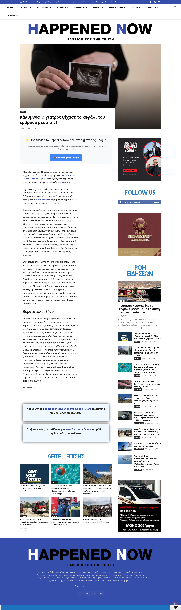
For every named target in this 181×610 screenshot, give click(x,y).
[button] (175, 7)
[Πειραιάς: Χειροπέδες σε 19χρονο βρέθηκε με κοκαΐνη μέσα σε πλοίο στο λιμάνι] (139, 291)
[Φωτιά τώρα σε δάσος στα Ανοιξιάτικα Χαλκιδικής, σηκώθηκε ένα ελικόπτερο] (34, 507)
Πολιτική (99, 2)
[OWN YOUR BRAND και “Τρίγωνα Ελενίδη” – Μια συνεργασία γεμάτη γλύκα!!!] (34, 474)
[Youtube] (159, 2)
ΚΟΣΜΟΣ (97, 7)
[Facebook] (146, 2)
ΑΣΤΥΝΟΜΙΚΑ (43, 7)
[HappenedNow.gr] (90, 30)
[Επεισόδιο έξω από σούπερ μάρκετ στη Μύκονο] (125, 446)
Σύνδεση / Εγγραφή (72, 2)
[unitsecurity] (139, 180)
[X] (155, 2)
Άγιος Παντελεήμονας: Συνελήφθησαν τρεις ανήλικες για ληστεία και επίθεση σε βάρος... (146, 416)
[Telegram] (151, 2)
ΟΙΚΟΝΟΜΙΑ (79, 7)
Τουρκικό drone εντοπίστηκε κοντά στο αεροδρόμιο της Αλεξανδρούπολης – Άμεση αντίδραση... (147, 461)
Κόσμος (91, 2)
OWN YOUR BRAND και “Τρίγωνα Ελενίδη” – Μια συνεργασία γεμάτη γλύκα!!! (33, 488)
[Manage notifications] (175, 604)
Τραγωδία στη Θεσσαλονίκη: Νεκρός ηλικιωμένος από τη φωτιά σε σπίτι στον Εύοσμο (65, 522)
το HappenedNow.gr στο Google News (67, 408)
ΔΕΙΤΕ (54, 456)
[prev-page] (21, 530)
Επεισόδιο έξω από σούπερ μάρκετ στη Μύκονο (147, 444)
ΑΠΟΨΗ (134, 7)
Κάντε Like (155, 202)
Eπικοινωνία (119, 2)
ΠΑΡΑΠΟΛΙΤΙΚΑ (116, 7)
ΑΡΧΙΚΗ (10, 7)
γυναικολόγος (43, 199)
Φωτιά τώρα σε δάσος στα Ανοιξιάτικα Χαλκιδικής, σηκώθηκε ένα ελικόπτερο (34, 522)
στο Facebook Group (78, 429)
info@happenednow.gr (96, 586)
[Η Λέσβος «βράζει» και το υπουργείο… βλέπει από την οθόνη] (97, 507)
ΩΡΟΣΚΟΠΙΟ (12, 15)
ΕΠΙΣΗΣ (75, 456)
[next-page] (25, 530)
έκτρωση (66, 175)
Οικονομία (109, 2)
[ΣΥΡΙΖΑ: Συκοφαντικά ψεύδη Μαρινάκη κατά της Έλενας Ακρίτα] (125, 384)
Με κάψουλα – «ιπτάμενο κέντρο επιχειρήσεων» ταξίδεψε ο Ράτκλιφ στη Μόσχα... (146, 351)
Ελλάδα (83, 2)
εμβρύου (66, 182)
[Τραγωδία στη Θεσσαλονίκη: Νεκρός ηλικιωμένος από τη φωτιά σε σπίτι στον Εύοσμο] (65, 507)
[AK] (139, 255)
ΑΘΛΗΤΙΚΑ (151, 7)
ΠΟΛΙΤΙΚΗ (61, 7)
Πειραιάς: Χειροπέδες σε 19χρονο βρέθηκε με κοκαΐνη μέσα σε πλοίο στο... (139, 309)
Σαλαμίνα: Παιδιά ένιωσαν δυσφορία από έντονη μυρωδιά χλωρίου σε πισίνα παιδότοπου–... (147, 368)
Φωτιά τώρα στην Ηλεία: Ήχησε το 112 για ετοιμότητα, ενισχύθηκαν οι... (146, 399)
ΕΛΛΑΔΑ (25, 7)
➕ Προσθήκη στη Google (66, 157)
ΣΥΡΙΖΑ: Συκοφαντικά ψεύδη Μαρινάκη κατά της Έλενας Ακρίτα (147, 384)
